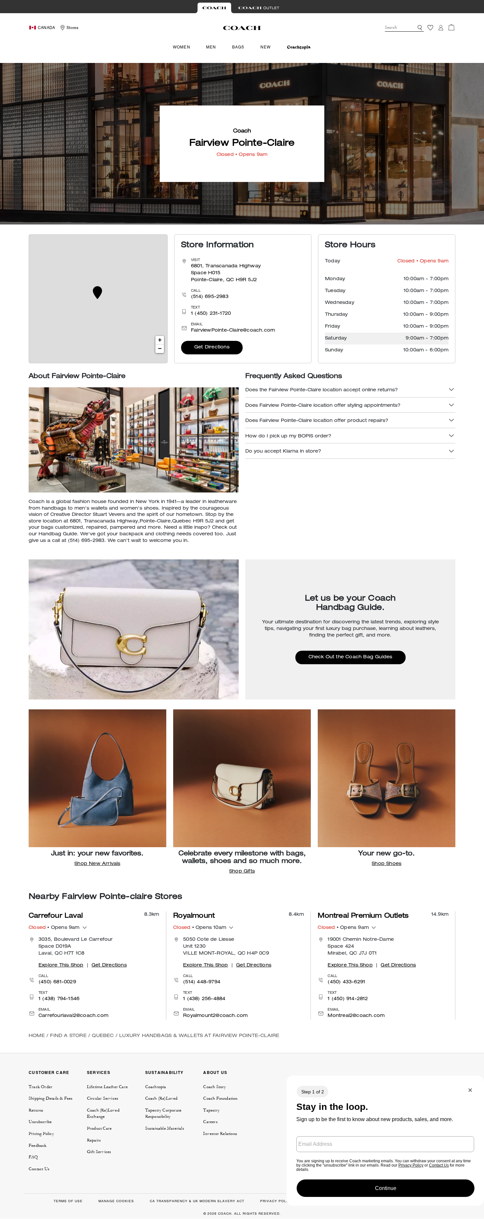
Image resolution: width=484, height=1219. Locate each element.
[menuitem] (298, 47)
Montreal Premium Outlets (363, 916)
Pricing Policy (41, 1133)
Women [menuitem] (181, 47)
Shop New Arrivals (97, 864)
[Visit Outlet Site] (259, 8)
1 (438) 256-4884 (204, 999)
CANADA (46, 27)
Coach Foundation (220, 1098)
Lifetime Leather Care (107, 1086)
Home (37, 1036)
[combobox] (404, 28)
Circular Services (102, 1098)
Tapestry (211, 1110)
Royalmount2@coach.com (215, 1016)
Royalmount (194, 916)
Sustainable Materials (164, 1128)
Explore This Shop (61, 965)
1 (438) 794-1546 (59, 999)
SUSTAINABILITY (164, 1072)
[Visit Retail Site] (214, 8)
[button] (420, 28)
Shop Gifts (242, 871)
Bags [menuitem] (238, 47)
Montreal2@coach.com (356, 1016)
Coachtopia (155, 1086)
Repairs (94, 1140)
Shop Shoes (386, 864)
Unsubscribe (40, 1121)
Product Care (99, 1128)
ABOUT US (215, 1072)
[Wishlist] (430, 28)
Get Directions (211, 347)
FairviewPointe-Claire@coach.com (233, 330)
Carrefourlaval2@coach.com (73, 1016)
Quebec (103, 1036)
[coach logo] (242, 27)
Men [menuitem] (211, 47)
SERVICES (98, 1072)
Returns (36, 1110)
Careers (210, 1121)
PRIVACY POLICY (276, 1201)
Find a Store (68, 1036)
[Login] (441, 28)
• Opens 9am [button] (54, 928)
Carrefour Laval (56, 916)
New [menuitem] (265, 47)
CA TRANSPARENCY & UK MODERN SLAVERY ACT (197, 1201)
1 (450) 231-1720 (211, 314)
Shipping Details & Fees (51, 1098)
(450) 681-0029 (57, 982)
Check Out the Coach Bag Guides (350, 657)
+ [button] (160, 340)
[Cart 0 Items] (451, 27)
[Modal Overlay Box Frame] (385, 1141)
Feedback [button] (38, 1145)
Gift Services (99, 1151)
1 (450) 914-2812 (348, 999)
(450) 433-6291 (346, 982)
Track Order (40, 1086)
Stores (72, 27)
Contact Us (39, 1169)
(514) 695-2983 (210, 297)
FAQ (33, 1157)
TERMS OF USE (68, 1201)
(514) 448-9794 (201, 982)
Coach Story (214, 1086)
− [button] (160, 349)
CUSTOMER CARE (49, 1072)
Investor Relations (220, 1133)
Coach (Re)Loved (161, 1098)
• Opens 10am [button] (199, 928)
